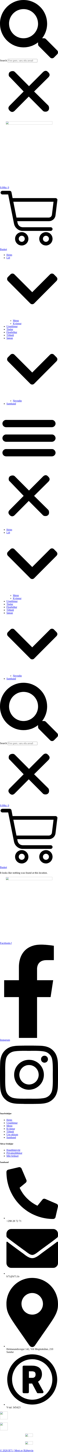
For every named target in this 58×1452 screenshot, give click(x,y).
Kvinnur (17, 323)
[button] (29, 29)
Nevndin (17, 400)
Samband (11, 403)
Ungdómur (12, 326)
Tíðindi (10, 335)
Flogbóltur (11, 332)
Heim (9, 254)
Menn (16, 320)
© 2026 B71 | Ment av (12, 1450)
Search (3, 60)
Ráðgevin (28, 1450)
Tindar (9, 329)
